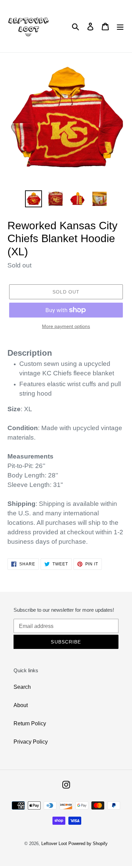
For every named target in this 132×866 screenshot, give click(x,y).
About (21, 705)
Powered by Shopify (88, 843)
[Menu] (120, 26)
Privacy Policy (31, 742)
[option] (34, 199)
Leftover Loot (54, 843)
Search (22, 687)
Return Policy (30, 723)
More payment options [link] (66, 326)
